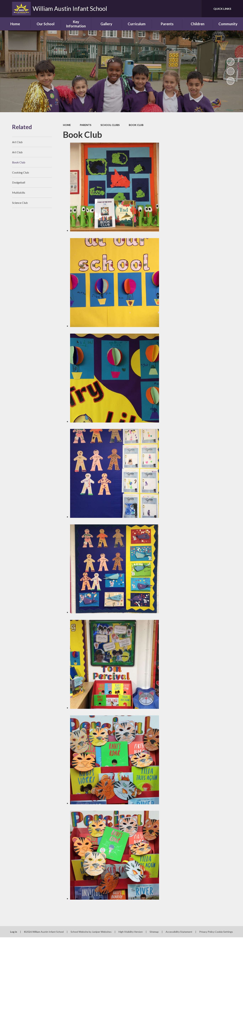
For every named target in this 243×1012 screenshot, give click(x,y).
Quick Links (222, 8)
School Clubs (110, 124)
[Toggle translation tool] (183, 8)
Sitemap (154, 931)
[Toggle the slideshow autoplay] (230, 62)
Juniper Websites (102, 931)
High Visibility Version (130, 931)
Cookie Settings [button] (224, 931)
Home (67, 124)
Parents (85, 124)
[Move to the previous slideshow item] (230, 71)
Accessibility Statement (179, 931)
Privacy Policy (206, 931)
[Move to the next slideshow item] (230, 81)
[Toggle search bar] (195, 8)
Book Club (136, 124)
